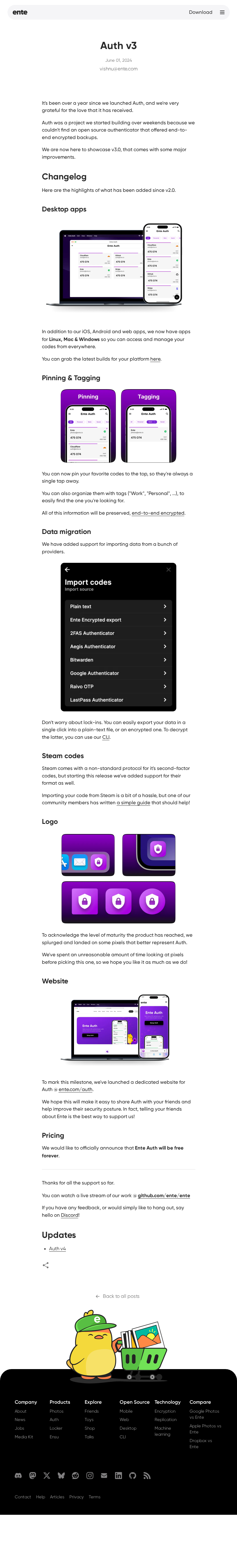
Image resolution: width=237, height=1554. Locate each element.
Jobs (19, 1428)
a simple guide (133, 802)
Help (40, 1496)
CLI (106, 737)
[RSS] (147, 1475)
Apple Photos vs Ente (205, 1429)
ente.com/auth (75, 1089)
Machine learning (163, 1431)
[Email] (104, 1475)
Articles (57, 1496)
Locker (56, 1428)
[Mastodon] (32, 1475)
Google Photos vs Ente (204, 1414)
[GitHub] (132, 1475)
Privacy (76, 1496)
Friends (92, 1411)
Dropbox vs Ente (201, 1443)
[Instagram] (89, 1475)
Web (124, 1419)
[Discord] (18, 1475)
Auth (54, 1419)
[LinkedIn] (118, 1475)
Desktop (128, 1428)
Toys (89, 1419)
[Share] (45, 1265)
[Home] (20, 12)
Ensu (54, 1436)
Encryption (165, 1411)
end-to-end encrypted (158, 513)
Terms (95, 1496)
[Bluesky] (61, 1475)
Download (200, 12)
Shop (90, 1428)
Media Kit (24, 1436)
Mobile (126, 1411)
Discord (69, 1215)
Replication (166, 1419)
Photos (57, 1411)
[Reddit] (75, 1475)
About (21, 1411)
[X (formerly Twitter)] (46, 1475)
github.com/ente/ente (164, 1195)
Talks (89, 1436)
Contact (23, 1496)
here (155, 359)
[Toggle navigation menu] (222, 12)
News (20, 1419)
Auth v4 (57, 1248)
